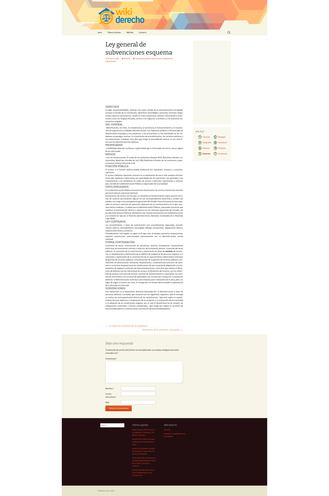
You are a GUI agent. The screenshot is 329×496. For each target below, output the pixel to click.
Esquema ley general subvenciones (148, 58)
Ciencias (206, 137)
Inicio (100, 32)
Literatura (222, 142)
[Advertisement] (128, 86)
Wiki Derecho (104, 491)
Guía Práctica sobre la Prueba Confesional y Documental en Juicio (143, 442)
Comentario (111, 358)
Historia (206, 148)
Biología (221, 137)
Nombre (109, 388)
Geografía (207, 142)
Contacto (142, 32)
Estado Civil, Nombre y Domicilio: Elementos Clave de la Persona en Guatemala (143, 451)
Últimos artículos (114, 32)
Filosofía (222, 148)
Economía (222, 153)
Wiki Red (129, 32)
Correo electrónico (111, 395)
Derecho (127, 58)
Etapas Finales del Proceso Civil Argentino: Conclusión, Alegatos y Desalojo (143, 432)
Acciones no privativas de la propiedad (126, 325)
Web (107, 402)
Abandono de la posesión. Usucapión (162, 329)
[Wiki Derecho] (164, 15)
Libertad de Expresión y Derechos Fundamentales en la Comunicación (143, 472)
